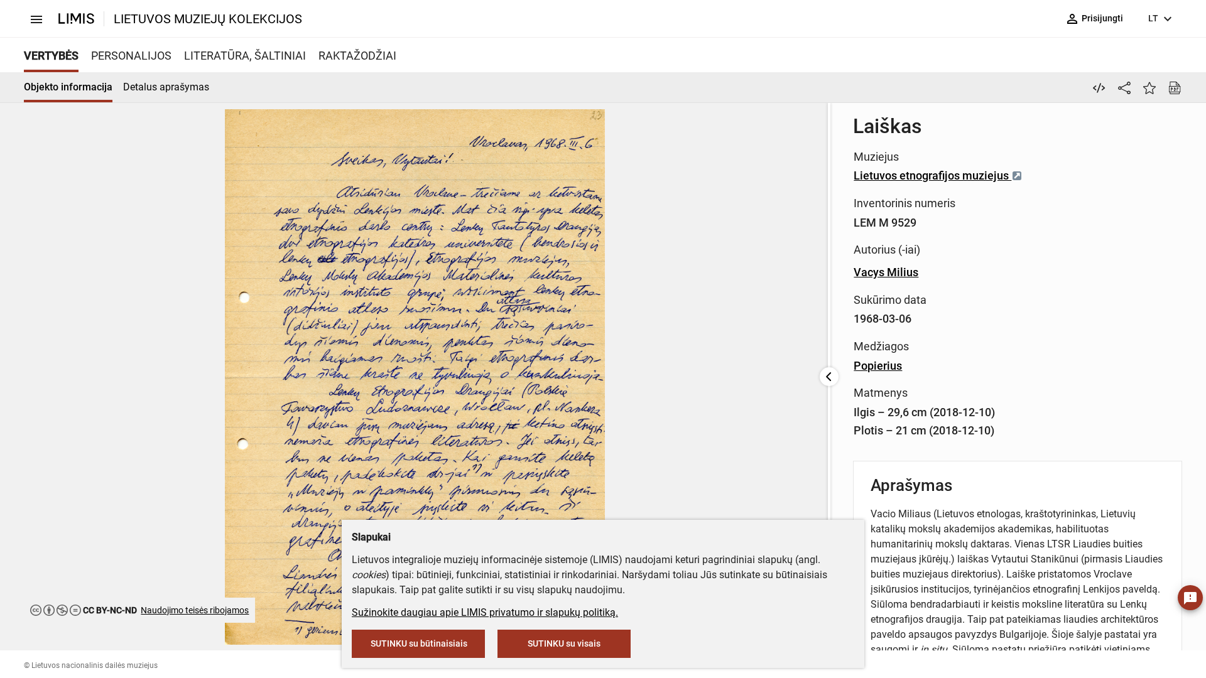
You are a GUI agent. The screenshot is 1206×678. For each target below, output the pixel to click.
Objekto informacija (68, 87)
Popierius (878, 365)
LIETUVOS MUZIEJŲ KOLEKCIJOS (208, 18)
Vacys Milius (886, 272)
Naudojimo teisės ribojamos (195, 610)
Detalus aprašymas (166, 87)
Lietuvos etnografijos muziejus (932, 175)
